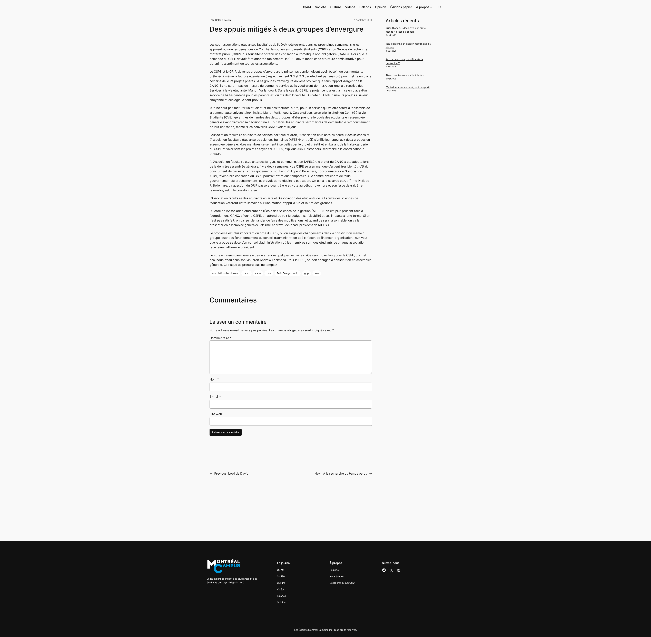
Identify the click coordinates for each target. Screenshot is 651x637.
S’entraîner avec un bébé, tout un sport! (408, 87)
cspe (258, 273)
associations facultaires (225, 273)
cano (246, 273)
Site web (216, 414)
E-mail (215, 396)
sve (317, 273)
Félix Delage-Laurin (220, 20)
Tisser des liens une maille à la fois (404, 75)
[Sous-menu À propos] (431, 7)
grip (306, 273)
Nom (214, 379)
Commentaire (220, 338)
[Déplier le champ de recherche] (439, 7)
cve (269, 273)
